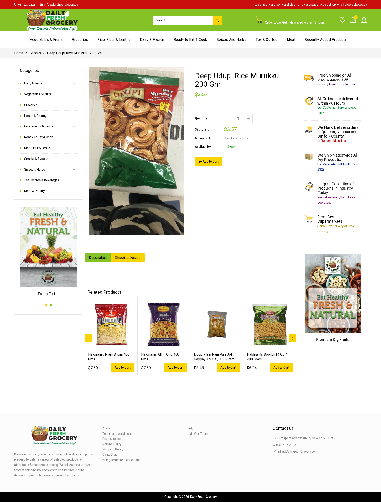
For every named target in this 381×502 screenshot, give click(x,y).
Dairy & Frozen (34, 83)
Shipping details (127, 258)
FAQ (190, 428)
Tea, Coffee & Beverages (41, 180)
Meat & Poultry (34, 191)
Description (98, 258)
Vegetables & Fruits (37, 94)
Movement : (203, 138)
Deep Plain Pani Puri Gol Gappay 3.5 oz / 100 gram (214, 356)
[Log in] (364, 20)
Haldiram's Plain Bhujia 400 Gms (108, 356)
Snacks (35, 53)
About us (108, 428)
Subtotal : (202, 129)
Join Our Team (198, 433)
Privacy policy (111, 438)
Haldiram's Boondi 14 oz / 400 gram (267, 356)
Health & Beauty (35, 116)
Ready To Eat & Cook (38, 137)
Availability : (203, 146)
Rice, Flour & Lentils (37, 148)
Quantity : (202, 118)
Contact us (109, 454)
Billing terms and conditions (121, 460)
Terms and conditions (117, 433)
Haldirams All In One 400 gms (160, 356)
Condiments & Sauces (39, 126)
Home (18, 53)
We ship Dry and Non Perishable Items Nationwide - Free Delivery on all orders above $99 (311, 4)
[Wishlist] (342, 20)
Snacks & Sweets (36, 158)
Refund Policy (111, 444)
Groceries (30, 105)
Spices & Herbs (34, 169)
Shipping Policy (112, 449)
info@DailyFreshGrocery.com (298, 451)
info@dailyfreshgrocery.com (62, 4)
